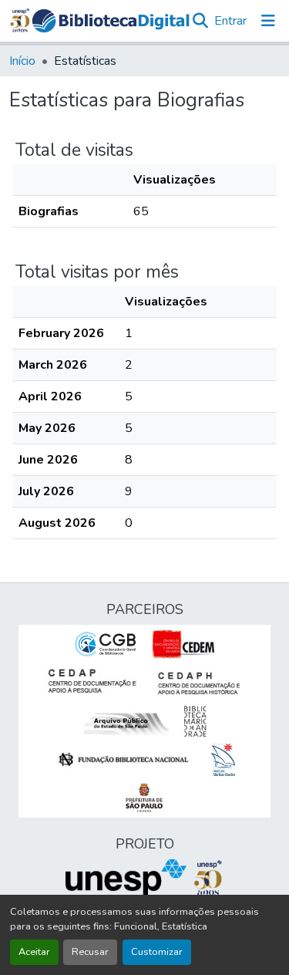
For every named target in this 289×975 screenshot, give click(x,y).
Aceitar (34, 952)
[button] (110, 21)
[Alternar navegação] (268, 20)
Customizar (157, 952)
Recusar (90, 952)
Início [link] (22, 60)
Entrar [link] (230, 20)
